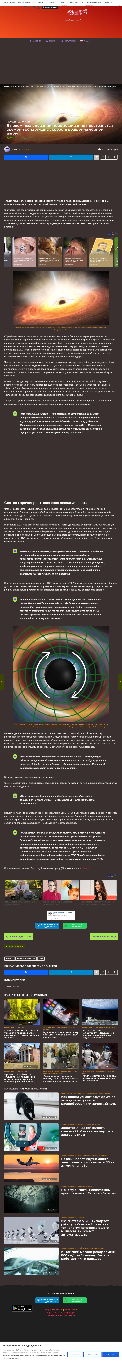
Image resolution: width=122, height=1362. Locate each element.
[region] (61, 1352)
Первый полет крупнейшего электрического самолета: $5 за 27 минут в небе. (87, 1162)
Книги (52, 2)
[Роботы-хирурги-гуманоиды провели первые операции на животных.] (100, 1056)
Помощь (108, 2)
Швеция (104, 1155)
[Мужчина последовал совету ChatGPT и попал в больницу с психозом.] (61, 1012)
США (41, 959)
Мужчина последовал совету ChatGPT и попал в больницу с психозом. (60, 1034)
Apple (101, 1027)
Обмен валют (70, 1310)
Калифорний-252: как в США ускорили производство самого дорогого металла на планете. (21, 1034)
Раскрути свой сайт (53, 1310)
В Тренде (37, 41)
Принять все (111, 1354)
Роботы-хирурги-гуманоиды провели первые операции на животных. (99, 1078)
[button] (115, 2)
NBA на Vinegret (26, 2)
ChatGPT (72, 1027)
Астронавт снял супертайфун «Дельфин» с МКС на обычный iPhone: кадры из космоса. (98, 1034)
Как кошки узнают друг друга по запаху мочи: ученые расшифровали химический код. (88, 1100)
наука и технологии (26, 959)
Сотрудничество (75, 2)
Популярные (70, 41)
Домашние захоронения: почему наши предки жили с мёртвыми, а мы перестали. (60, 1078)
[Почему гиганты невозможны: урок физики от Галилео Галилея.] (31, 1199)
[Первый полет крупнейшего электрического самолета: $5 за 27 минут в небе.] (31, 1168)
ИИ (44, 1029)
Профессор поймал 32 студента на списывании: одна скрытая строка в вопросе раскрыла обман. (20, 1078)
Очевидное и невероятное (93, 1248)
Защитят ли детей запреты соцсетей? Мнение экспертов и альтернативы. (87, 1131)
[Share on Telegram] (71, 157)
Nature (85, 868)
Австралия (82, 1124)
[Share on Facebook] (26, 157)
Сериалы (41, 2)
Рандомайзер (94, 2)
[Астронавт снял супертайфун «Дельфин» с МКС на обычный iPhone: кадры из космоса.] (100, 1012)
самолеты (96, 1155)
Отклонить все (92, 1354)
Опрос (97, 1124)
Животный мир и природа (71, 1093)
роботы (111, 1071)
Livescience (19, 946)
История (90, 1124)
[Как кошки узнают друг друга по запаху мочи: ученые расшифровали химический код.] (31, 1106)
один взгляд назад (50, 1073)
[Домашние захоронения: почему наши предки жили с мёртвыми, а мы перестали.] (61, 1056)
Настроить (75, 1354)
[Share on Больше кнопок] (96, 157)
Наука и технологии (19, 122)
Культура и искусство (51, 1071)
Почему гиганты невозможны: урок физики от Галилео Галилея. (89, 1191)
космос (9, 959)
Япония (108, 1093)
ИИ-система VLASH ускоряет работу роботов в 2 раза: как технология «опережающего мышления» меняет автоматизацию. (85, 1227)
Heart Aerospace (84, 1155)
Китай (80, 1248)
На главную (9, 2)
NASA (106, 1027)
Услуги (61, 2)
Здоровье (47, 1027)
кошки (101, 1093)
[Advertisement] (61, 30)
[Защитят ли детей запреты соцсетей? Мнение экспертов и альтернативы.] (31, 1137)
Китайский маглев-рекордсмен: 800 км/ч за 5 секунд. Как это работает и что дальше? (88, 1255)
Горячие (52, 41)
